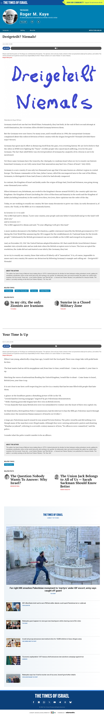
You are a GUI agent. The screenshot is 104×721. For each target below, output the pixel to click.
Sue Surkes (25, 641)
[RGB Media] (54, 712)
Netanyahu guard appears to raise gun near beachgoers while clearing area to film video (51, 621)
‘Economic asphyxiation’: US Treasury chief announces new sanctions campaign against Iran (53, 657)
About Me (32, 30)
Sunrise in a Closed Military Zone (75, 304)
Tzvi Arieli (13, 309)
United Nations (45, 291)
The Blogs (24, 10)
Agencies (24, 659)
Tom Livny (63, 309)
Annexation (8, 291)
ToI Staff (53, 593)
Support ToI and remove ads (93, 2)
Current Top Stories (53, 518)
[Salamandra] (70, 712)
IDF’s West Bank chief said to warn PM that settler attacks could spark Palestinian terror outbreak (54, 603)
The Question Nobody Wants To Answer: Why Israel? (28, 479)
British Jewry (9, 464)
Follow (23, 22)
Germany (34, 291)
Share (7, 48)
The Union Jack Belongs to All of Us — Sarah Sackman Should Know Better (79, 481)
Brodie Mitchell (15, 486)
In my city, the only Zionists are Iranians (26, 304)
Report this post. (7, 57)
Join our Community (75, 2)
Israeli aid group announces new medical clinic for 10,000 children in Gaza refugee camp (52, 639)
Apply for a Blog (95, 30)
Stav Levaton (26, 605)
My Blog (23, 30)
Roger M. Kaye (34, 14)
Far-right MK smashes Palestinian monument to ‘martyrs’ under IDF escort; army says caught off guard (53, 589)
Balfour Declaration (22, 291)
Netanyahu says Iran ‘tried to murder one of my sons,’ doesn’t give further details (49, 675)
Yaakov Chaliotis (65, 489)
